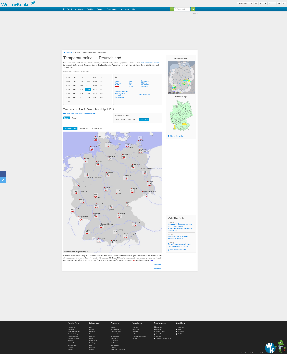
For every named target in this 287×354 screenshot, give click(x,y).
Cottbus (150, 181)
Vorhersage (79, 9)
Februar (118, 83)
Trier (77, 208)
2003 (74, 85)
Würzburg (111, 209)
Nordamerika (115, 334)
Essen (91, 338)
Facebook (181, 327)
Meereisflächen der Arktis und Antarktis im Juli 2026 (178, 237)
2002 (68, 85)
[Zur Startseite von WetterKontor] (63, 9)
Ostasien (113, 347)
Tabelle (74, 118)
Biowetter (100, 9)
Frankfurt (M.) (93, 340)
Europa (113, 327)
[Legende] (251, 3)
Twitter (180, 329)
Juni (130, 83)
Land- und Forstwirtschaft (163, 338)
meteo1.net (136, 329)
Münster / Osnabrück (95, 177)
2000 (95, 81)
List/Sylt (98, 136)
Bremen (99, 161)
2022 (81, 97)
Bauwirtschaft (160, 334)
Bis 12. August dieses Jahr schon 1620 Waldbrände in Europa (179, 245)
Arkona (141, 140)
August (131, 86)
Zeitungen (159, 327)
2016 (81, 93)
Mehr (134, 9)
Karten (66, 118)
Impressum (136, 331)
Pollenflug (71, 347)
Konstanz (102, 238)
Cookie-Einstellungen (139, 336)
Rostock (130, 148)
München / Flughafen (130, 234)
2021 (74, 97)
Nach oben (157, 264)
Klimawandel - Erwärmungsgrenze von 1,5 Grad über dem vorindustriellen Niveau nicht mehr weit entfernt (180, 227)
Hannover (110, 172)
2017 (88, 93)
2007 (101, 85)
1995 (101, 77)
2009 (74, 89)
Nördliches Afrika (116, 329)
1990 (68, 77)
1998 (81, 81)
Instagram (181, 331)
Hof (128, 202)
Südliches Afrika (116, 331)
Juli (130, 85)
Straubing (137, 222)
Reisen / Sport (112, 9)
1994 (95, 77)
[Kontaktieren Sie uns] (256, 3)
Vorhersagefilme (73, 336)
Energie (158, 336)
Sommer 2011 (120, 95)
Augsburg (120, 230)
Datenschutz (243, 3)
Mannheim (97, 213)
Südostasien (115, 345)
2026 (68, 101)
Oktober (144, 83)
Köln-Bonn (84, 191)
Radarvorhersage (73, 334)
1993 (88, 77)
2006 (95, 85)
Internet (158, 329)
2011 (88, 89)
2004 (81, 85)
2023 (88, 97)
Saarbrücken (83, 216)
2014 (68, 93)
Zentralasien (115, 343)
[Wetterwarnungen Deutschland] (181, 115)
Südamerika (114, 338)
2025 (101, 97)
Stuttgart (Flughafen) (107, 224)
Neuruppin (136, 164)
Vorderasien (114, 340)
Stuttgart (91, 349)
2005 (88, 85)
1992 (81, 77)
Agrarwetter (125, 9)
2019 (101, 93)
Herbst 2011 (119, 97)
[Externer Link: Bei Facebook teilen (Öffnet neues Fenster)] (3, 174)
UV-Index (71, 349)
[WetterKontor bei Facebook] (270, 3)
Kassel (107, 187)
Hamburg (112, 156)
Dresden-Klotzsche (149, 191)
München (92, 347)
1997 (74, 81)
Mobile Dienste (160, 331)
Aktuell (69, 9)
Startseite (68, 52)
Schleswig (110, 143)
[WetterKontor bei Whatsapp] (284, 3)
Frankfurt (100, 204)
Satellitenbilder (72, 345)
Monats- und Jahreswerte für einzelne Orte (80, 114)
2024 (95, 97)
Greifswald (143, 149)
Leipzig (135, 188)
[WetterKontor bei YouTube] (279, 3)
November (145, 85)
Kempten (115, 240)
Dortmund (92, 331)
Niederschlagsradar (74, 331)
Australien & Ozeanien (118, 349)
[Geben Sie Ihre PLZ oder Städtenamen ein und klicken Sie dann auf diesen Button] (193, 9)
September (145, 81)
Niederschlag (84, 128)
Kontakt (135, 338)
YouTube (180, 334)
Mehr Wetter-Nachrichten (178, 250)
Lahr (88, 230)
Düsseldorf (82, 187)
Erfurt (119, 193)
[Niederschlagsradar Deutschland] (181, 77)
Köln (90, 345)
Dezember (145, 86)
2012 (95, 89)
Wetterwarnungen (73, 338)
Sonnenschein (97, 128)
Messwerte (71, 343)
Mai (130, 81)
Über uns (135, 327)
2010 (81, 89)
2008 (68, 89)
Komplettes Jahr (144, 94)
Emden (87, 158)
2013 (101, 89)
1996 (68, 81)
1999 (88, 81)
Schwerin (126, 154)
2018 (95, 93)
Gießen (98, 197)
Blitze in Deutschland (176, 136)
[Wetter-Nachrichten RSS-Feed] (261, 3)
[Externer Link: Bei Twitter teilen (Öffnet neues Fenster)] (3, 180)
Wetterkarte (71, 327)
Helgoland (94, 146)
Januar (117, 81)
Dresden (92, 334)
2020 (68, 97)
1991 (74, 77)
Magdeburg (128, 175)
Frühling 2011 (120, 93)
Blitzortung (71, 340)
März (117, 85)
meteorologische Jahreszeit (150, 63)
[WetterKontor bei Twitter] (265, 3)
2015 (74, 93)
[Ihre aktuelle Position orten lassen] (172, 9)
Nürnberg (122, 213)
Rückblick (90, 9)
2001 (101, 81)
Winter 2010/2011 (121, 92)
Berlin (91, 327)
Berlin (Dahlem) (148, 169)
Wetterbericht (72, 329)
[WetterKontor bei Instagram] (274, 3)
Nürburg (82, 199)
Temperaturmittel (70, 128)
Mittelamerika (115, 336)
